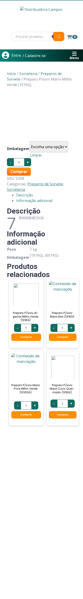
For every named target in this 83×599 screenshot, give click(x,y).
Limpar (36, 155)
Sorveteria (28, 73)
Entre (16, 55)
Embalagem (18, 148)
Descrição (24, 195)
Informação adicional (34, 200)
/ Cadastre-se (34, 55)
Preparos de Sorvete (45, 184)
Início (11, 73)
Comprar (18, 171)
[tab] (46, 195)
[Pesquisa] (58, 36)
